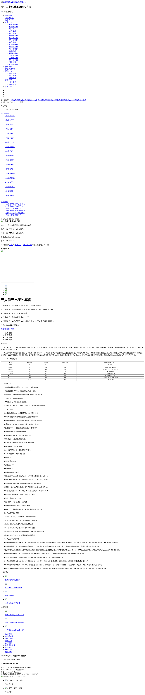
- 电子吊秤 (9, 151)
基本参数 (8, 333)
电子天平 (12, 29)
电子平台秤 (13, 35)
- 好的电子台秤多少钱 (13, 208)
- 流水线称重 (10, 178)
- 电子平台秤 (10, 138)
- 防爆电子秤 (10, 120)
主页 (11, 245)
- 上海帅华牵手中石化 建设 (15, 204)
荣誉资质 (12, 84)
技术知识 (12, 75)
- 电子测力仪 (10, 187)
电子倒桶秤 (13, 49)
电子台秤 (12, 33)
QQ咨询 (11, 329)
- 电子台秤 (9, 133)
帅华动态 (12, 78)
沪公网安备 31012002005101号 (14, 676)
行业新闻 (12, 73)
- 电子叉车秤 (10, 160)
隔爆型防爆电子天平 (65, 100)
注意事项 (8, 335)
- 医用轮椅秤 (10, 173)
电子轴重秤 (13, 40)
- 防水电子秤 (10, 116)
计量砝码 (12, 62)
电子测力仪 (13, 60)
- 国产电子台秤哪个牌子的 (15, 211)
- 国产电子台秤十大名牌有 (15, 213)
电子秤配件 (13, 64)
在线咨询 (4, 329)
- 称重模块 (9, 169)
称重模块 (12, 51)
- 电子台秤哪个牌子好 (13, 215)
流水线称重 (9, 18)
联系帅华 (8, 87)
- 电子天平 (9, 124)
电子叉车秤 (13, 47)
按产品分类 (5, 113)
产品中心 (8, 22)
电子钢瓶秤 (13, 44)
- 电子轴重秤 (10, 147)
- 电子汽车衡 (10, 142)
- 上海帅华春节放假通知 (14, 206)
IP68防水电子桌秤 (79, 100)
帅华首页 (8, 15)
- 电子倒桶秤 (10, 164)
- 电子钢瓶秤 (10, 156)
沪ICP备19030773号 (31, 674)
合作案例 (8, 67)
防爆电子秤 (9, 20)
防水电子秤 (13, 24)
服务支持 (12, 82)
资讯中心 (8, 71)
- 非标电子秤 (10, 182)
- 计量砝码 (9, 191)
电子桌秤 (12, 31)
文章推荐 (4, 202)
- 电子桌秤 (9, 129)
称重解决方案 (10, 69)
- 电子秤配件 (10, 196)
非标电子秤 (13, 58)
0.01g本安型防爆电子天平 (47, 100)
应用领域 (8, 337)
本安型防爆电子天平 (19, 100)
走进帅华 (8, 80)
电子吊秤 (12, 42)
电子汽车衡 (13, 38)
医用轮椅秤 (13, 53)
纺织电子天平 (32, 100)
